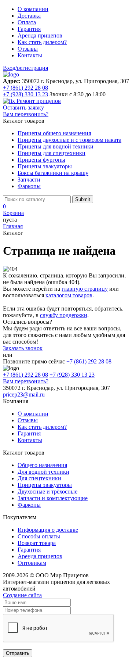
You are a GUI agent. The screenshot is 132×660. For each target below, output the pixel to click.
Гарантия (29, 29)
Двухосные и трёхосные (47, 491)
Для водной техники (43, 472)
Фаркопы (29, 505)
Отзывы (28, 49)
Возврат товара (37, 543)
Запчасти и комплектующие (53, 498)
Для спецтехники (39, 478)
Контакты (30, 55)
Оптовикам (32, 563)
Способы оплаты (39, 536)
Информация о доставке (48, 530)
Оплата (27, 22)
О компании (33, 9)
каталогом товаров (68, 295)
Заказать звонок (23, 348)
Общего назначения (42, 465)
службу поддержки (63, 315)
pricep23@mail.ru (24, 394)
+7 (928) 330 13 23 (25, 94)
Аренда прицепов (40, 35)
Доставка (29, 15)
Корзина (13, 213)
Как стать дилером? (42, 42)
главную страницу (85, 289)
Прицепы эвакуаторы (45, 485)
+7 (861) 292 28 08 (25, 88)
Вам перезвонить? (25, 114)
